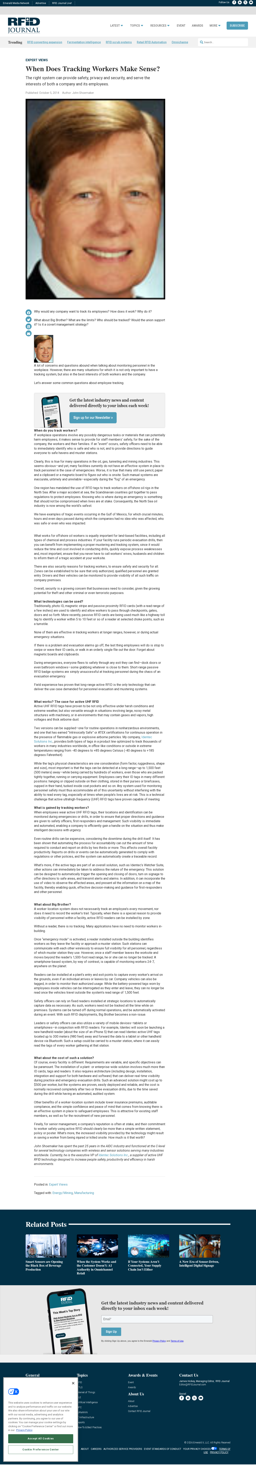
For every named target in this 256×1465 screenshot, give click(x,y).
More (213, 25)
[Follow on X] (245, 2)
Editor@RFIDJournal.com (192, 1384)
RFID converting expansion (44, 42)
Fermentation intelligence (84, 42)
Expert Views (37, 60)
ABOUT (85, 1449)
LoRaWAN (82, 1412)
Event (181, 25)
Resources (158, 25)
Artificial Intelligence (87, 1402)
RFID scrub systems (119, 42)
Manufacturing (84, 1193)
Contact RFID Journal (139, 1411)
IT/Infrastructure (85, 1417)
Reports (81, 1422)
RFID (79, 1382)
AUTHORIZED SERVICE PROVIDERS (122, 1449)
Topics (135, 25)
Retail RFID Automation (152, 42)
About (131, 1401)
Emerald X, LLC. (201, 1442)
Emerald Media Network (16, 3)
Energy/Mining (62, 1193)
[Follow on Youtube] (251, 2)
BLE (79, 1397)
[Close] (73, 1383)
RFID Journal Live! (62, 3)
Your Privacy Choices (197, 1449)
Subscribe (237, 25)
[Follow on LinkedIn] (240, 2)
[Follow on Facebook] (234, 2)
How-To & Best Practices (89, 1427)
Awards (197, 25)
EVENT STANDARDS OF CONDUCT (162, 1449)
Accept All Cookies (41, 1438)
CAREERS (96, 1449)
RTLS (79, 1387)
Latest (115, 25)
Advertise (40, 3)
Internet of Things (86, 1392)
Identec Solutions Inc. (114, 1155)
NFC (79, 1407)
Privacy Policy (24, 1430)
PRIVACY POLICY (219, 1452)
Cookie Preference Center (40, 1449)
